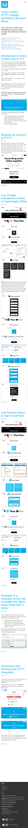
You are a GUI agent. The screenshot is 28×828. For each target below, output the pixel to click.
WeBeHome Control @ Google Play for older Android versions (13, 797)
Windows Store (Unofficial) (7, 804)
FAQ (3, 790)
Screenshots (4, 789)
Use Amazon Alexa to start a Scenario (10, 44)
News (3, 785)
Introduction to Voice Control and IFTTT (11, 38)
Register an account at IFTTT (8, 39)
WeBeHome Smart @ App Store (8, 800)
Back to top (4, 141)
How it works (4, 787)
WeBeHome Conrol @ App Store (9, 795)
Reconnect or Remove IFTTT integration (11, 49)
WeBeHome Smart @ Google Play (9, 802)
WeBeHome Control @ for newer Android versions (12, 799)
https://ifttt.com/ (22, 148)
